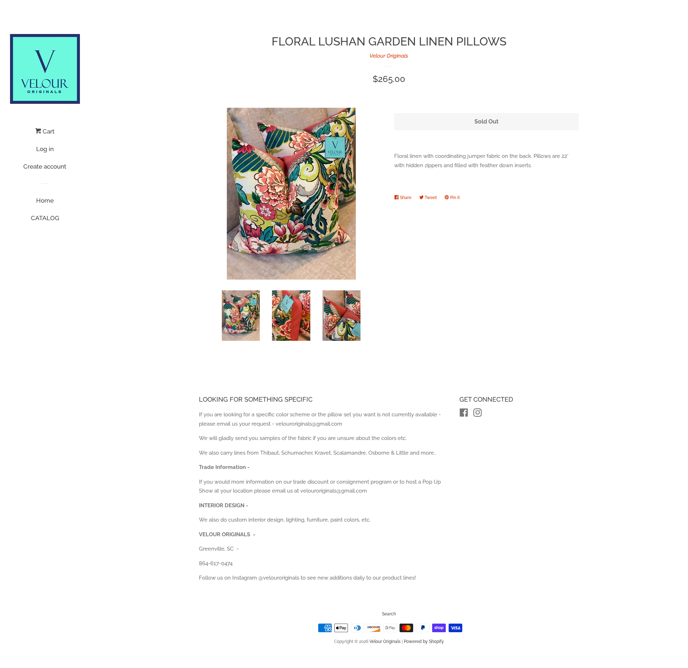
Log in (45, 149)
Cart (47, 131)
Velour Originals (388, 56)
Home (45, 200)
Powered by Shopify (424, 641)
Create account (44, 166)
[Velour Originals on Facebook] (463, 414)
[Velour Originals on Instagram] (477, 414)
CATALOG (45, 218)
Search (389, 613)
